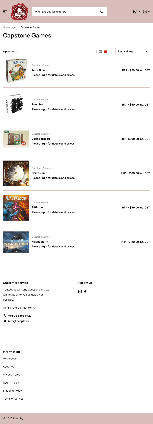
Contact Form (26, 307)
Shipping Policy (12, 390)
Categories (5, 11)
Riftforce (37, 207)
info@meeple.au (18, 321)
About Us (8, 366)
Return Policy (11, 382)
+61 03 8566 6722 (20, 315)
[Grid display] (100, 51)
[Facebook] (85, 291)
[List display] (105, 51)
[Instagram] (80, 291)
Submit (102, 11)
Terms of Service (13, 398)
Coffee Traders (41, 138)
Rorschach (39, 104)
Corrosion (38, 173)
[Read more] (136, 11)
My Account (10, 358)
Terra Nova (39, 70)
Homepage (9, 27)
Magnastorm (40, 241)
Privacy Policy (11, 374)
